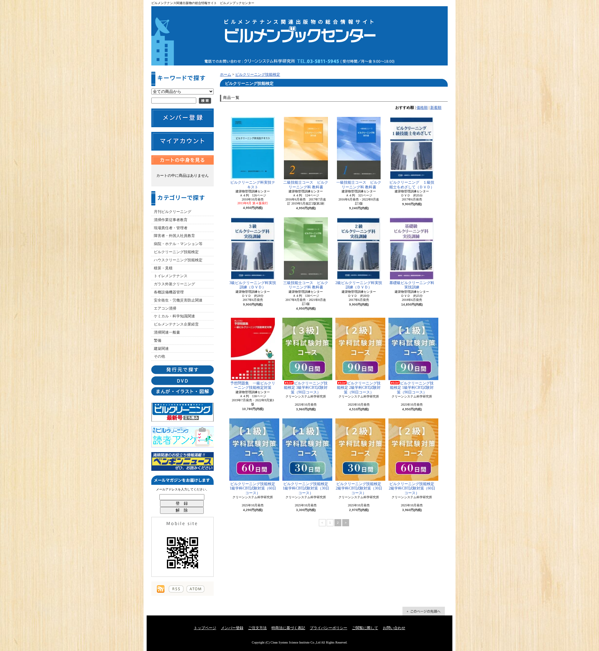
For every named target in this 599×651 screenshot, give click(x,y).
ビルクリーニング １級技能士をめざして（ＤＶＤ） (411, 184)
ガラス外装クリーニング (174, 284)
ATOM (195, 589)
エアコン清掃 (165, 308)
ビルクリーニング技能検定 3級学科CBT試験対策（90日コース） (306, 387)
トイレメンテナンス (170, 276)
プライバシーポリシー (328, 628)
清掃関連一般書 (167, 332)
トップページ (205, 628)
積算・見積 (163, 268)
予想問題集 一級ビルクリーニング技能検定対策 (252, 385)
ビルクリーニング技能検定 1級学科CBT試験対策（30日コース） (306, 488)
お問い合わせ (394, 628)
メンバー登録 (232, 628)
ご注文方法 (257, 628)
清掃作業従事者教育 (170, 220)
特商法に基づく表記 (288, 628)
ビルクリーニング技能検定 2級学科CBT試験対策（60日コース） (412, 488)
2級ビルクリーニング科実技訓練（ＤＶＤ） (358, 285)
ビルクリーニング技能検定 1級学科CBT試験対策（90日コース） (412, 387)
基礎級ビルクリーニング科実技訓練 (411, 285)
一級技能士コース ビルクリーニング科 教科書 (358, 184)
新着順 (435, 107)
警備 (157, 340)
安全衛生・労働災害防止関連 (178, 300)
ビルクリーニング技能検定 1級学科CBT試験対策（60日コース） (253, 488)
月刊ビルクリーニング (172, 212)
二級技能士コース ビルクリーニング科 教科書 (305, 184)
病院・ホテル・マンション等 (178, 244)
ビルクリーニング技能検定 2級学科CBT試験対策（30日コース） (359, 488)
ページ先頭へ (423, 611)
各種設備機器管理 (169, 292)
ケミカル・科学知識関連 (174, 316)
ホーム (225, 74)
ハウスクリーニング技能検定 (178, 260)
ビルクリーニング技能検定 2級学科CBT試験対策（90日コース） (359, 387)
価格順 (422, 107)
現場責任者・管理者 (170, 228)
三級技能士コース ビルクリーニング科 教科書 (305, 285)
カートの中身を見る (182, 160)
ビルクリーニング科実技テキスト (252, 184)
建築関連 (161, 348)
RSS (176, 589)
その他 (159, 356)
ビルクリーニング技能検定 (176, 252)
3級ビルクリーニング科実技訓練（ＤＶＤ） (252, 285)
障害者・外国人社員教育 (174, 236)
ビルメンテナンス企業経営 (176, 324)
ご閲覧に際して (365, 628)
